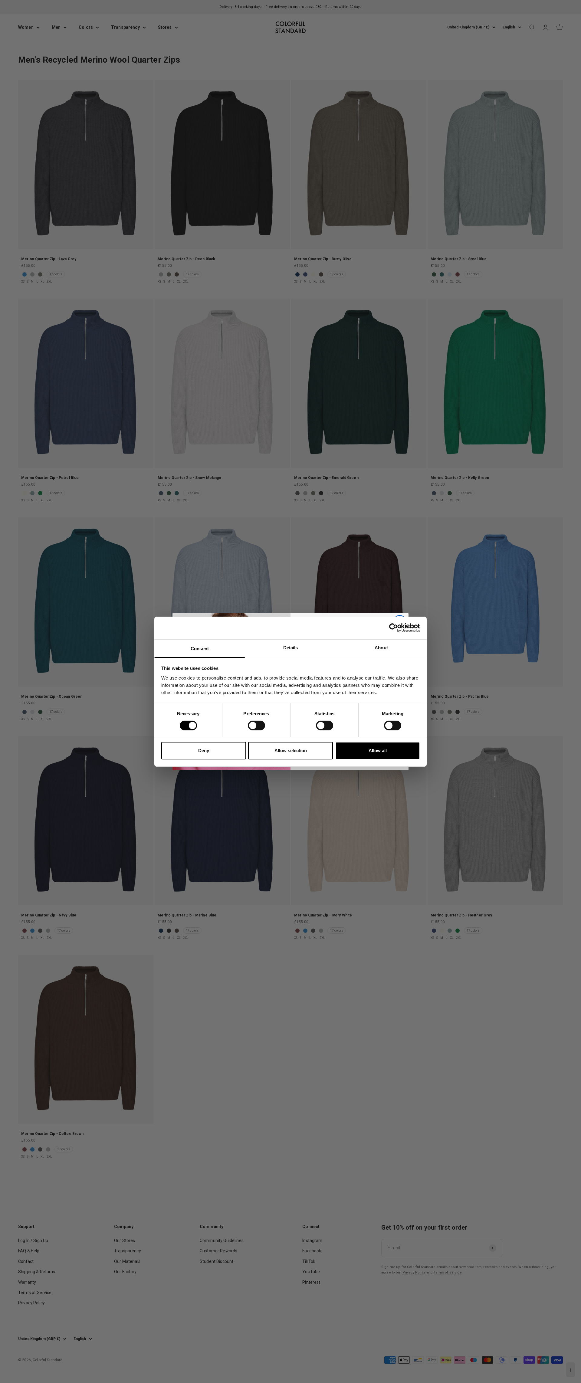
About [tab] (381, 647)
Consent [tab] (200, 648)
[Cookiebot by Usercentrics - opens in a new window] (393, 627)
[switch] (256, 725)
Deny (203, 750)
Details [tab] (290, 647)
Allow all (378, 750)
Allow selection (290, 750)
